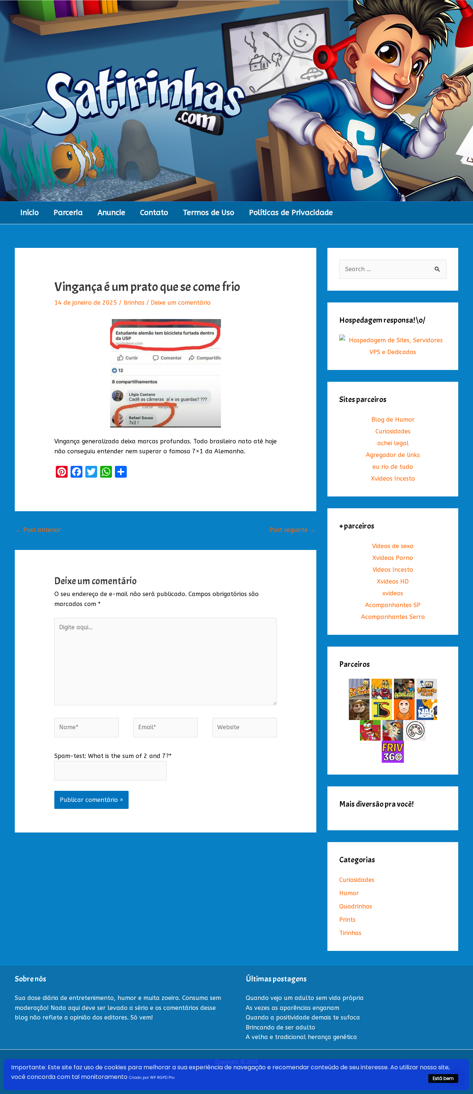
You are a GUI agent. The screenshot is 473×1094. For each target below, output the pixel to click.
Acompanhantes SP (393, 605)
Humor (349, 893)
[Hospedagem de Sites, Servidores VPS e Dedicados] (392, 346)
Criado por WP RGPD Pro (151, 1077)
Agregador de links (393, 454)
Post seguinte (293, 529)
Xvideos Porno (392, 557)
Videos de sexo (393, 546)
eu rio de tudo (392, 466)
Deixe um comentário (181, 302)
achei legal (393, 443)
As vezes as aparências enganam (292, 1007)
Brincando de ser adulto (280, 1027)
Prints (347, 919)
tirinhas (133, 302)
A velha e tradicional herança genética (301, 1037)
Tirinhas (350, 933)
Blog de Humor (393, 419)
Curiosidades (393, 431)
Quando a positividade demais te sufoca (303, 1017)
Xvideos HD (393, 581)
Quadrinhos (355, 906)
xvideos (392, 593)
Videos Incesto (392, 569)
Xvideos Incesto (393, 478)
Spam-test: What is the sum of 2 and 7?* (112, 755)
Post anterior (38, 529)
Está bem (443, 1078)
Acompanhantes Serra (393, 616)
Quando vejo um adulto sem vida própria (305, 997)
